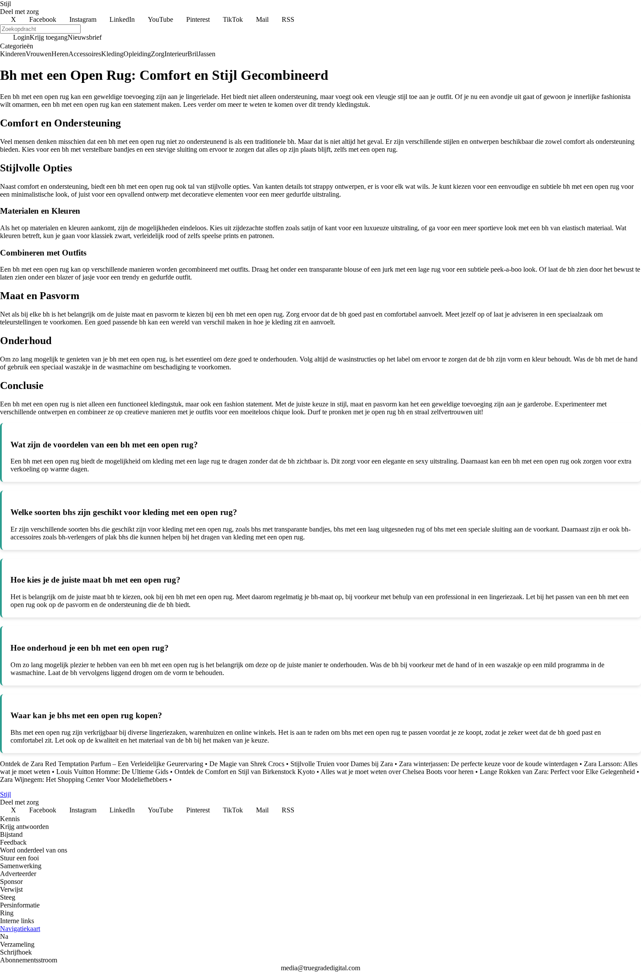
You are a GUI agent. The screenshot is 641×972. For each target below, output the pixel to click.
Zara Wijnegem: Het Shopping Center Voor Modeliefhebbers (83, 779)
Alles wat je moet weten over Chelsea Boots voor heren (397, 771)
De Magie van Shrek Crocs (246, 763)
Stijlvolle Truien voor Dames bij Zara (341, 763)
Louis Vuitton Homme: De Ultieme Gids (112, 771)
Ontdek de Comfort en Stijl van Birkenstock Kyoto (244, 771)
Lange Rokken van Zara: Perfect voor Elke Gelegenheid (557, 771)
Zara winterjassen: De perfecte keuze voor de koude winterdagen (488, 763)
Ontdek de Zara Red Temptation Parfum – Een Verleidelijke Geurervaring (101, 763)
